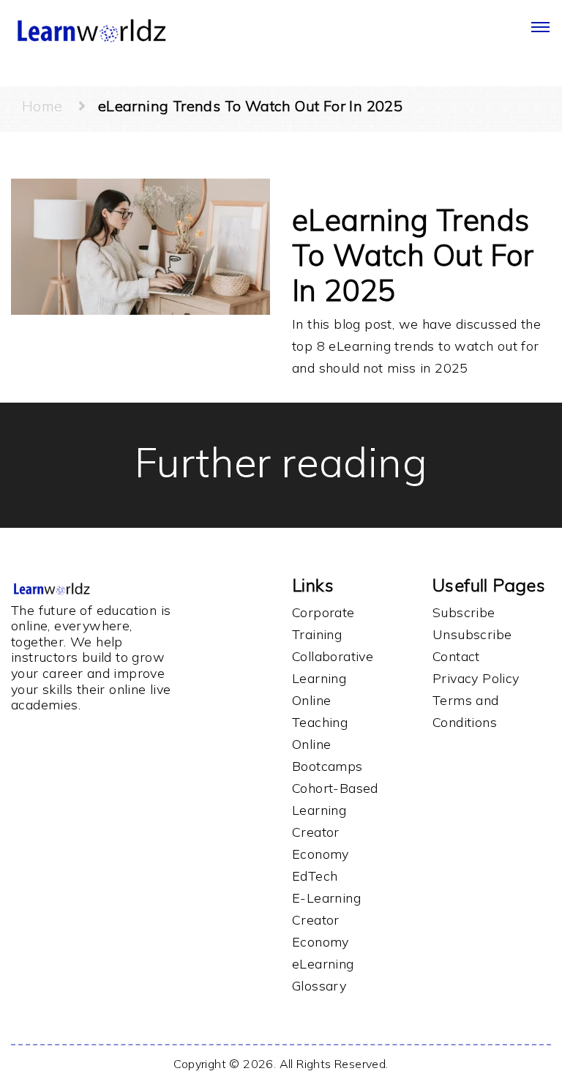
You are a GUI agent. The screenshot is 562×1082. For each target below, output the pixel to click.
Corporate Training (323, 623)
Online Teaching (320, 711)
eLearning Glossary (323, 974)
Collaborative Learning (332, 667)
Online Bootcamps (327, 755)
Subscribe (463, 612)
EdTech (314, 876)
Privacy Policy (476, 678)
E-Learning (326, 897)
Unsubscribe (472, 634)
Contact (456, 656)
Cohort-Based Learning (335, 799)
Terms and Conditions (465, 711)
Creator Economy (320, 843)
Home (50, 106)
